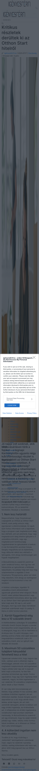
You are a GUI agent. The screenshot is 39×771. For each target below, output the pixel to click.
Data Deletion (7, 413)
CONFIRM (12, 405)
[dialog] (19, 385)
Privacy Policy (32, 413)
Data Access (19, 413)
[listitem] (19, 399)
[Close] (35, 358)
